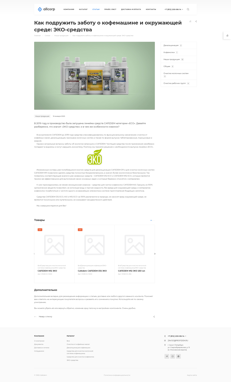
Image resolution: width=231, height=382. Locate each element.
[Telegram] (166, 356)
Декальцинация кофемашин (78, 348)
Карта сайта (192, 375)
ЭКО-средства (72, 360)
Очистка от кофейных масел (78, 344)
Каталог (71, 336)
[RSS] (190, 21)
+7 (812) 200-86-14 (173, 9)
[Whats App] (178, 356)
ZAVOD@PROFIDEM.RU (178, 341)
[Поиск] (188, 9)
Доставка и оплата (41, 348)
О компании (39, 341)
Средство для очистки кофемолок (80, 357)
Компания (39, 336)
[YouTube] (172, 356)
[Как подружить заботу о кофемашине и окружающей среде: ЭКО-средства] (94, 75)
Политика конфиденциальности (117, 375)
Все (68, 341)
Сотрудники (39, 351)
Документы (38, 344)
